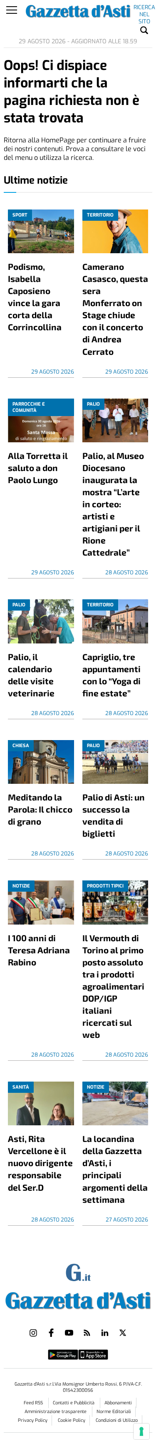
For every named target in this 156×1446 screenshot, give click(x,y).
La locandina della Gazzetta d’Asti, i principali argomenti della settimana (115, 1168)
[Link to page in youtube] (69, 1332)
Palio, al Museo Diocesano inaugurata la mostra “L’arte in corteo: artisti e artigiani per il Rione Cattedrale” (113, 503)
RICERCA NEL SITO (144, 9)
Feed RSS (34, 1403)
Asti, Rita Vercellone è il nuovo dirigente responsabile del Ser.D (40, 1162)
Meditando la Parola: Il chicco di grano (40, 809)
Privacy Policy (32, 1420)
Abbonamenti (118, 1403)
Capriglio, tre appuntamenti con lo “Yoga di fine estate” (111, 674)
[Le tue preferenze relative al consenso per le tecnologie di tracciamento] (141, 1431)
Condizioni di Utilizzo (117, 1420)
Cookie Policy (71, 1420)
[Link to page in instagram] (33, 1332)
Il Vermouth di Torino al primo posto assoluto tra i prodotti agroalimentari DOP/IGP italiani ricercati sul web (113, 986)
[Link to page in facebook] (51, 1332)
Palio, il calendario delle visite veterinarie (31, 674)
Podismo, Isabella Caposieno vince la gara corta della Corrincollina (35, 296)
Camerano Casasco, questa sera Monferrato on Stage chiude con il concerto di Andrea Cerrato (115, 308)
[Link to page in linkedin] (105, 1332)
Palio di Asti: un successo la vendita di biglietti (113, 815)
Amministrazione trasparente (56, 1412)
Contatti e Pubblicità (74, 1403)
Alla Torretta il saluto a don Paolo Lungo (38, 467)
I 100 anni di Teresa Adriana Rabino (39, 949)
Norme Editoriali (114, 1412)
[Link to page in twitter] (122, 1332)
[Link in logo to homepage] (78, 1299)
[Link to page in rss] (87, 1332)
